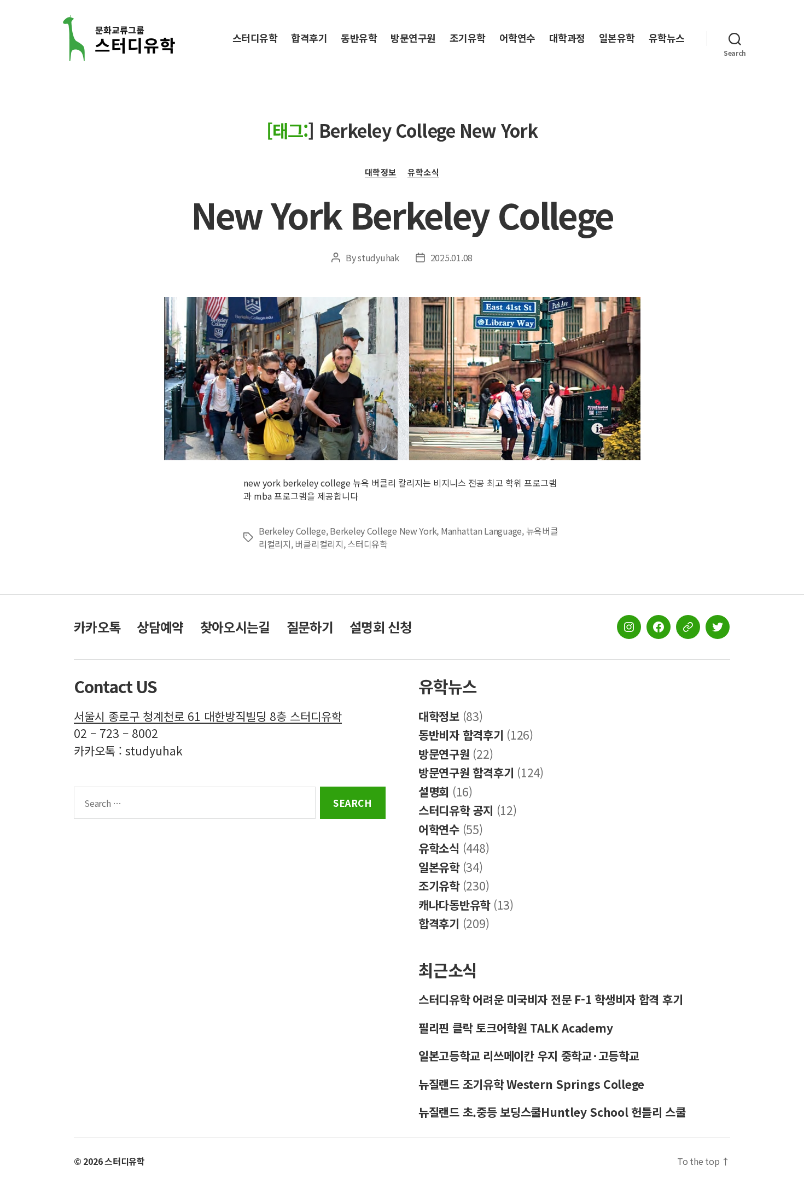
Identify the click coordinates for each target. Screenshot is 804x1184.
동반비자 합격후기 (461, 734)
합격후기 (309, 38)
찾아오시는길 (235, 626)
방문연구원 (413, 38)
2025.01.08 (451, 257)
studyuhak (378, 257)
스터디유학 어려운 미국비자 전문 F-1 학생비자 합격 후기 (550, 999)
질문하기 (310, 626)
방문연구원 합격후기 (466, 772)
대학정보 (381, 172)
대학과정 (567, 38)
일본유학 (617, 38)
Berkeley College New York (383, 530)
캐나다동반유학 (454, 904)
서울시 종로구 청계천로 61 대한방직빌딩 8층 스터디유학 (208, 716)
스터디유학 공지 (455, 810)
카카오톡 (97, 626)
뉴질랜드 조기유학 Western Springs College (531, 1084)
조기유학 (468, 38)
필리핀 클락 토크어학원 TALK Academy (515, 1027)
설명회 (433, 791)
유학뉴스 (667, 38)
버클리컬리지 (319, 543)
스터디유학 (255, 38)
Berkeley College (292, 530)
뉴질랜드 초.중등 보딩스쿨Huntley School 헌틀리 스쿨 (552, 1112)
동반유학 (359, 38)
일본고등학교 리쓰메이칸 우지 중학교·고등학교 (528, 1055)
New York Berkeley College (402, 214)
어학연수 (517, 38)
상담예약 (160, 626)
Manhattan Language (481, 530)
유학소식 (423, 172)
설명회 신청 (380, 626)
